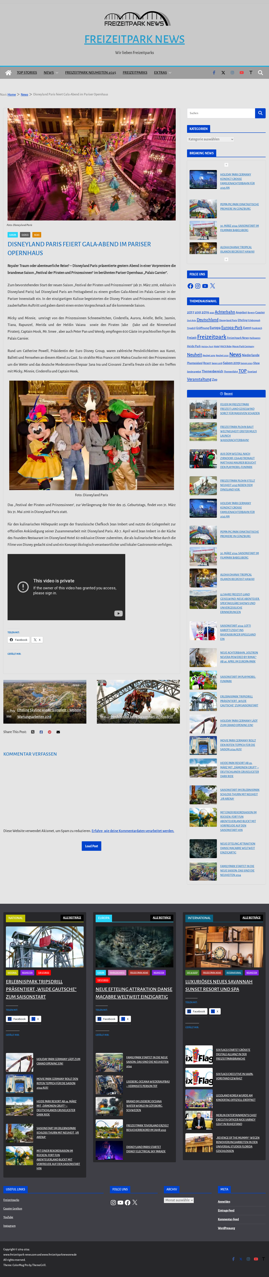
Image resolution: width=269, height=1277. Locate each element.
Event (247, 328)
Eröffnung (202, 328)
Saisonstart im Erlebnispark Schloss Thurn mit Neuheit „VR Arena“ (240, 794)
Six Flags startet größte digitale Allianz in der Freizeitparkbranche (233, 1054)
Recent (228, 393)
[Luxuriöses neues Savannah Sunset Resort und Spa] (224, 946)
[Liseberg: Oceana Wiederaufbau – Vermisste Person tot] (109, 1084)
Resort (207, 363)
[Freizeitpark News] (8, 73)
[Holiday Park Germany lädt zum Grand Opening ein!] (203, 724)
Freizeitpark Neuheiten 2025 (90, 73)
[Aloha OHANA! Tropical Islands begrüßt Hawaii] (203, 222)
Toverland (252, 372)
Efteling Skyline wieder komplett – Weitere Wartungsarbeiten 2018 (44, 713)
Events (25, 235)
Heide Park (194, 346)
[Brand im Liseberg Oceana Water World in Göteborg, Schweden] (109, 1107)
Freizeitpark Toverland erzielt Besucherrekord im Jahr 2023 (147, 1128)
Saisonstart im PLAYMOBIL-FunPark (238, 679)
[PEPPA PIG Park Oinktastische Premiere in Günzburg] (203, 179)
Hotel (217, 346)
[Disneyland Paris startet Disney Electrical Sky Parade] (109, 1150)
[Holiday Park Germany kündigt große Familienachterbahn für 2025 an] (203, 508)
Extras (160, 73)
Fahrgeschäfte (117, 973)
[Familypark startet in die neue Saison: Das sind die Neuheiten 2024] (203, 871)
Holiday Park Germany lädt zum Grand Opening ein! (239, 723)
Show (256, 363)
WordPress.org (226, 1228)
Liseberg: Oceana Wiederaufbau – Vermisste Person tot (148, 1084)
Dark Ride (191, 320)
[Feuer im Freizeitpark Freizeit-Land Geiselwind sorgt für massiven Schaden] (203, 409)
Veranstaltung (199, 379)
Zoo (214, 379)
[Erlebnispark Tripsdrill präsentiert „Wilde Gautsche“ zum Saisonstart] (203, 701)
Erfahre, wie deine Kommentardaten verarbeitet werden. (133, 831)
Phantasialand (195, 363)
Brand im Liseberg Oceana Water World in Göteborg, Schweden (144, 1106)
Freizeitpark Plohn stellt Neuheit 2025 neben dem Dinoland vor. (237, 485)
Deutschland (208, 320)
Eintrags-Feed (226, 1210)
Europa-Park (232, 327)
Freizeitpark (211, 337)
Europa (12, 235)
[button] (56, 73)
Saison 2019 (231, 363)
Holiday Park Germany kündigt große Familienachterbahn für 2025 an (237, 510)
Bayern (251, 312)
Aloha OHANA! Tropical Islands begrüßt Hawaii (237, 220)
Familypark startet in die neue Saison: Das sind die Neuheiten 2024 (237, 871)
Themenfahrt (231, 371)
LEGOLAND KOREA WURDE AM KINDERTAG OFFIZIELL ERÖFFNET (236, 1098)
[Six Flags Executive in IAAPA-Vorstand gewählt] (199, 1077)
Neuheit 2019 (209, 355)
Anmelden (224, 1201)
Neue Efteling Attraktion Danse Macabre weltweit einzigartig (237, 848)
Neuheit (194, 354)
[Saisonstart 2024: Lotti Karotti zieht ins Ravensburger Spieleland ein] (203, 630)
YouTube (8, 1217)
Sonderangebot (194, 372)
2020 (212, 312)
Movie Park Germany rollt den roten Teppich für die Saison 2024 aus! (238, 745)
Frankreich (257, 328)
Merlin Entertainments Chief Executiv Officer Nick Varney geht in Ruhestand (236, 1120)
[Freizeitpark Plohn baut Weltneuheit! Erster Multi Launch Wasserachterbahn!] (203, 431)
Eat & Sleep (192, 973)
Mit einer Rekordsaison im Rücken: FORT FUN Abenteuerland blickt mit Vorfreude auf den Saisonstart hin (238, 821)
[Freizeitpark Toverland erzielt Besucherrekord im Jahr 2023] (109, 1128)
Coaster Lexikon (12, 1208)
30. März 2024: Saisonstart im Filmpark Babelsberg (239, 198)
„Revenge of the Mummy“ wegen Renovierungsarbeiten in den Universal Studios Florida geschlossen (238, 1144)
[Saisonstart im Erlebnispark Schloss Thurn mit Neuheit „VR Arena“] (203, 794)
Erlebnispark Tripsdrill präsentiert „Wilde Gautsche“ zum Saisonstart (239, 701)
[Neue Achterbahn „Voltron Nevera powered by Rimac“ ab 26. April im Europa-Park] (203, 657)
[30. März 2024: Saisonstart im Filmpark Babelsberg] (203, 200)
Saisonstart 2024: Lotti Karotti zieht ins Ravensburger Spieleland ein (238, 632)
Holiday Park (207, 346)
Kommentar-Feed (228, 1219)
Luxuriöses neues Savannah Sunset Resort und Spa (219, 985)
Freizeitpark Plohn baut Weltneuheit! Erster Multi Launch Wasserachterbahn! (238, 434)
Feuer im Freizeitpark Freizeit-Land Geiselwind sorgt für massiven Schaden (240, 409)
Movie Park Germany (243, 346)
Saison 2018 (217, 363)
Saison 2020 (246, 363)
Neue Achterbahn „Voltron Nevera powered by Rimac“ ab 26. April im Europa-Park (239, 657)
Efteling (243, 320)
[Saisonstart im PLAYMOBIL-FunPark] (203, 680)
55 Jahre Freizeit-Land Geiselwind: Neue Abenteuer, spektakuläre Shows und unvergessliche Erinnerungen (240, 247)
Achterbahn (225, 312)
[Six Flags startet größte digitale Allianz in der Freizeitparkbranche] (199, 1055)
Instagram (9, 1225)
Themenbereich (212, 371)
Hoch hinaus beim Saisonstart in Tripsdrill (136, 717)
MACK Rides (226, 346)
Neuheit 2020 (222, 355)
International (234, 973)
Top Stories (27, 73)
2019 (205, 312)
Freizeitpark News (134, 39)
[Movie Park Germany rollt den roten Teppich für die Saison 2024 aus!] (203, 745)
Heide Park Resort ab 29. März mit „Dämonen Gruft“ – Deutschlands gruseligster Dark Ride (239, 770)
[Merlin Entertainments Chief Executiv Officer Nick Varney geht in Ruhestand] (199, 1121)
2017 (190, 312)
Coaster (260, 312)
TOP (243, 370)
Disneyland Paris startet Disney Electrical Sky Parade (146, 1149)
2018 (198, 312)
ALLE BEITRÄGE (72, 917)
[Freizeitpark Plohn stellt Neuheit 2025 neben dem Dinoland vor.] (203, 485)
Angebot (241, 312)
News (49, 73)
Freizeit (191, 337)
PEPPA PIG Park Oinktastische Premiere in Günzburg (239, 177)
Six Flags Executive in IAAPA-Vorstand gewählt (234, 1076)
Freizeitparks (135, 73)
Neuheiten (27, 973)
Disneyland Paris (228, 320)
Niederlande (251, 355)
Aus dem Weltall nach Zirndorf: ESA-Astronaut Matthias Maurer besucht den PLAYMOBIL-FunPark (238, 460)
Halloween (254, 338)
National (12, 973)
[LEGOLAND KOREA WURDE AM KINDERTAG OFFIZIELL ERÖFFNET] (199, 1098)
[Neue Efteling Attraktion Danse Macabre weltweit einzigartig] (203, 848)
